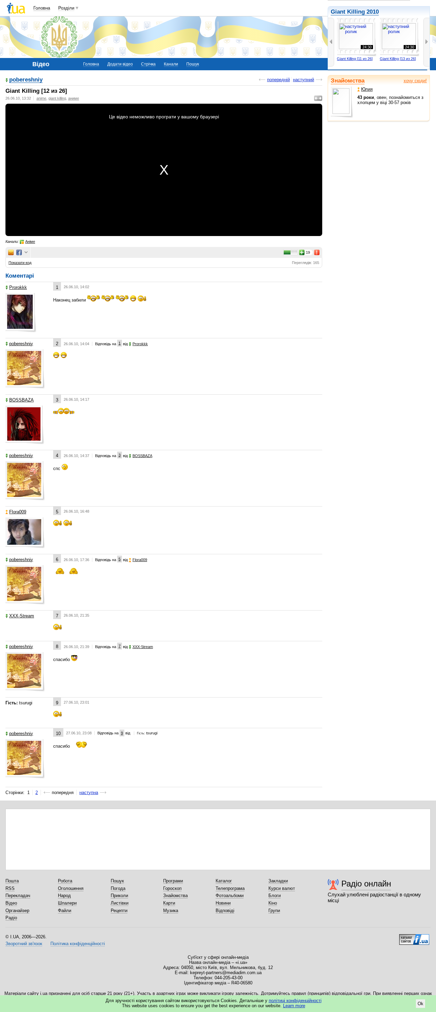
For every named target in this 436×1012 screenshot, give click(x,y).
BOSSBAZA (21, 399)
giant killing (57, 98)
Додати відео (120, 64)
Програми (173, 880)
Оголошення (70, 888)
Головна (41, 8)
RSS (10, 888)
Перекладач (17, 895)
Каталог (224, 880)
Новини (223, 903)
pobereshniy (26, 80)
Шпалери (67, 903)
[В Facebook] (19, 252)
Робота (65, 880)
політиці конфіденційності (295, 1000)
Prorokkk (18, 287)
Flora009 (17, 511)
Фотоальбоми (230, 895)
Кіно (272, 903)
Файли (64, 910)
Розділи (66, 8)
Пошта (12, 880)
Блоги (274, 895)
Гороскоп (172, 888)
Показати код (20, 263)
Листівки (119, 903)
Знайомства (347, 80)
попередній (278, 79)
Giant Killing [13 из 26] (398, 59)
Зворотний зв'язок (23, 943)
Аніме (30, 241)
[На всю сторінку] (318, 98)
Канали (171, 64)
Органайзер (17, 910)
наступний (303, 79)
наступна (88, 792)
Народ (64, 895)
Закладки (278, 880)
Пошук (192, 64)
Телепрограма (230, 888)
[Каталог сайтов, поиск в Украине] (414, 937)
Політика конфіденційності (77, 943)
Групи (274, 910)
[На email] (11, 252)
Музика (170, 910)
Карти (169, 903)
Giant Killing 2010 (355, 12)
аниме (73, 98)
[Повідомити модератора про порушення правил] (317, 252)
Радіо (11, 917)
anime (41, 98)
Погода (118, 888)
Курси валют (281, 888)
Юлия (367, 89)
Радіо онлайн (366, 883)
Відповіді (225, 910)
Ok (420, 1003)
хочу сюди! (415, 80)
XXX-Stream (21, 615)
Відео (11, 903)
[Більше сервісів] (26, 252)
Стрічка (148, 64)
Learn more (294, 1005)
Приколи (119, 895)
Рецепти (119, 910)
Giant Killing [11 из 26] (355, 59)
